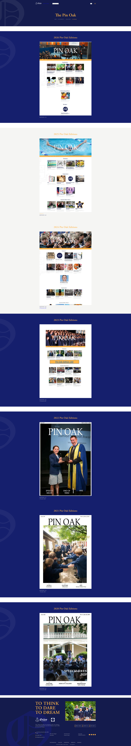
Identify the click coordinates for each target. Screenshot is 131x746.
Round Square (79, 742)
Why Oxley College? (53, 733)
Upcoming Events (67, 733)
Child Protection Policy (53, 742)
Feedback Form (73, 742)
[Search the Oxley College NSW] (91, 3)
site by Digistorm (72, 744)
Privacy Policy (60, 742)
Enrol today (78, 725)
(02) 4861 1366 (38, 735)
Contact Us (85, 725)
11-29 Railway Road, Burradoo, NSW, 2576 (42, 733)
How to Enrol (46, 3)
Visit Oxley (92, 725)
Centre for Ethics (67, 735)
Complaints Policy (66, 742)
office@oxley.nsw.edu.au (40, 737)
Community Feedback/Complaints (81, 734)
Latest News (52, 735)
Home (55, 19)
